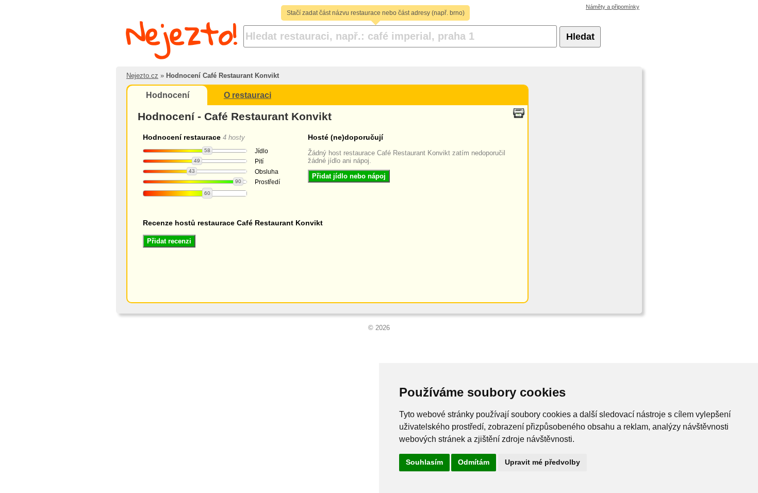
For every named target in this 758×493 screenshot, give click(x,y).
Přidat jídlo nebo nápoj (349, 176)
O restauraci (247, 95)
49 (197, 160)
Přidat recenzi (169, 241)
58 (207, 150)
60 (207, 193)
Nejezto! (181, 33)
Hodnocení (167, 95)
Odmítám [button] (473, 462)
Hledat (580, 36)
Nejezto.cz (142, 75)
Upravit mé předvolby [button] (542, 462)
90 (238, 181)
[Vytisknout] (519, 112)
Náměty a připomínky (612, 7)
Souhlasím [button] (424, 462)
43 (192, 171)
